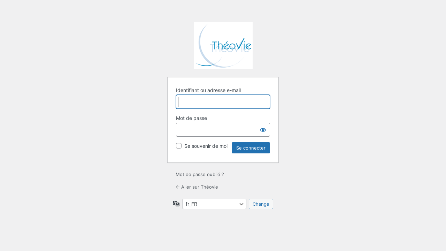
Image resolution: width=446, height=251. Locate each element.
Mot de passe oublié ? (200, 174)
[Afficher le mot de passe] (263, 130)
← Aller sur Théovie (197, 187)
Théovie (223, 45)
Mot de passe (191, 118)
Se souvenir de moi (206, 146)
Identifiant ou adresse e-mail (208, 90)
